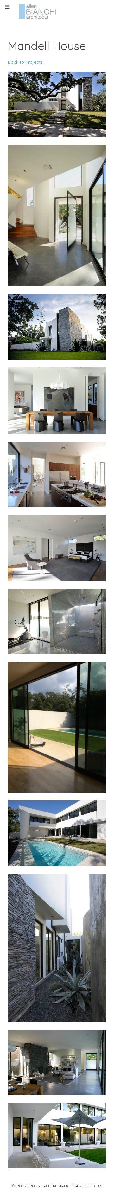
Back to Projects (25, 62)
